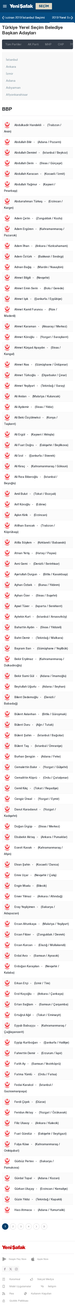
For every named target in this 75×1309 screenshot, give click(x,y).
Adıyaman (13, 87)
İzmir (9, 73)
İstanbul (12, 59)
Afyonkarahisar (17, 94)
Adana (10, 80)
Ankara (11, 66)
